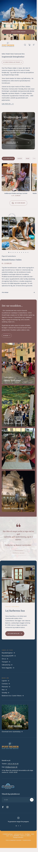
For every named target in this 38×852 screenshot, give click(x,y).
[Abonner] (31, 843)
